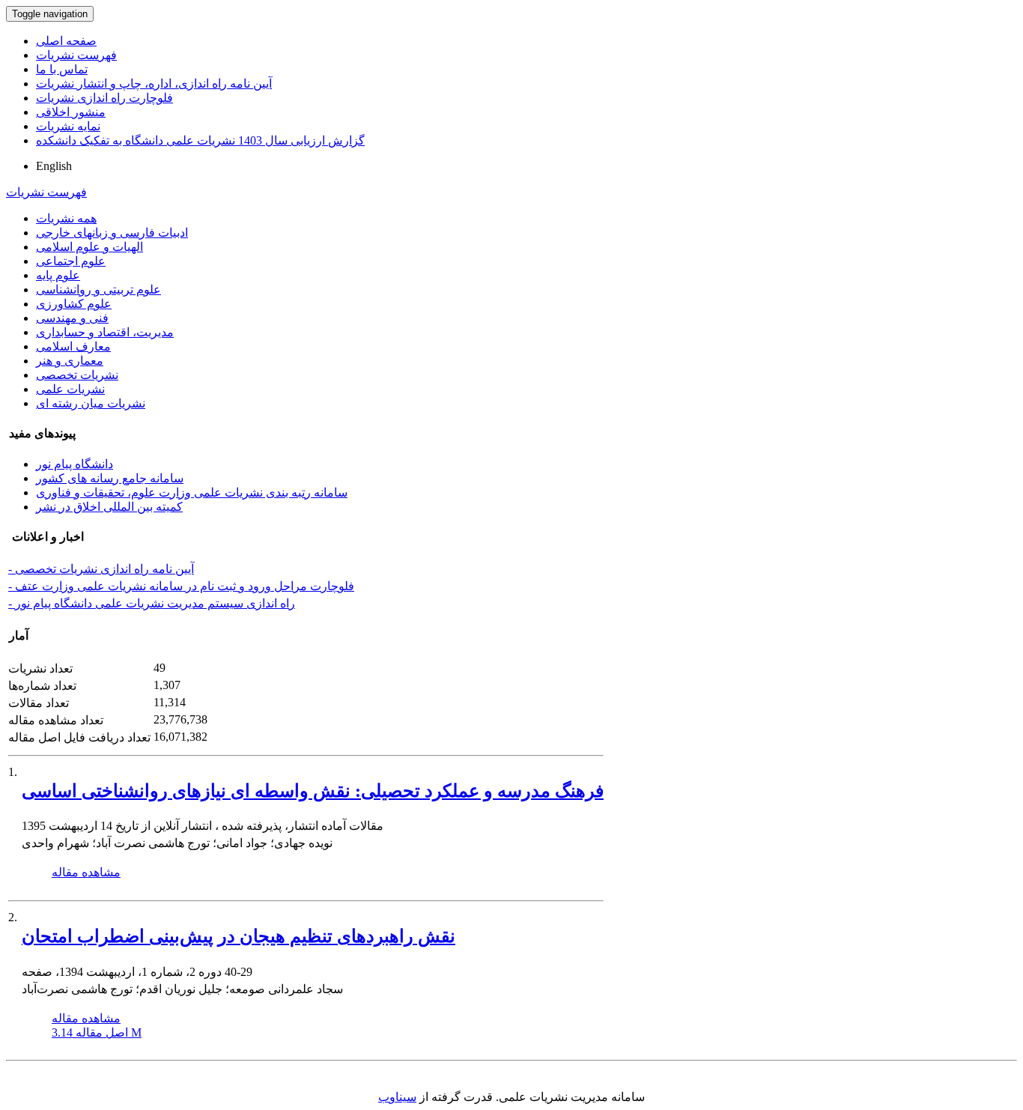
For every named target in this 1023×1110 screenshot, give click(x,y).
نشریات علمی (70, 389)
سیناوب (397, 1097)
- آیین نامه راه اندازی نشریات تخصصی (101, 568)
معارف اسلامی (73, 346)
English (54, 166)
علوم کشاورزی (74, 303)
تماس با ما (62, 69)
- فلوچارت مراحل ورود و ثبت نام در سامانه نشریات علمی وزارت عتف (181, 586)
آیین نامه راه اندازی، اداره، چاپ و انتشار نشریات (154, 83)
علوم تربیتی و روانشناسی (98, 289)
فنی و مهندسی (72, 318)
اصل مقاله (97, 1032)
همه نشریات (66, 218)
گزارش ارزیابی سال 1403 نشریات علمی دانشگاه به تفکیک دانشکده (200, 140)
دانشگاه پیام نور (74, 464)
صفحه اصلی (66, 40)
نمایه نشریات (68, 126)
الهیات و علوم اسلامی (89, 246)
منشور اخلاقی (71, 112)
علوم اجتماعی (71, 261)
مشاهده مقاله (86, 872)
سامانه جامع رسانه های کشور (109, 478)
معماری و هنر (69, 360)
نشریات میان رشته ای (90, 403)
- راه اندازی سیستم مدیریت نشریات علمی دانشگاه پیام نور (151, 603)
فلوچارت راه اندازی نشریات (104, 97)
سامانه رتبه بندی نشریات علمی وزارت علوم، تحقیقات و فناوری (191, 492)
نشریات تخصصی (77, 375)
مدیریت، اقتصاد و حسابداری (105, 332)
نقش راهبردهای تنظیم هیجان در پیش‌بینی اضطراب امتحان (238, 936)
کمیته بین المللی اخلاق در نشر (109, 506)
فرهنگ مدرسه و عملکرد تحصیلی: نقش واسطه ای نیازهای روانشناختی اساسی (313, 791)
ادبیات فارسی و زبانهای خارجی (112, 232)
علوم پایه (58, 275)
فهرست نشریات (76, 55)
